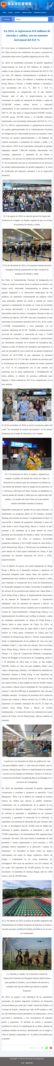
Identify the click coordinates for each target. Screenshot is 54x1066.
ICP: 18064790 (27, 1063)
